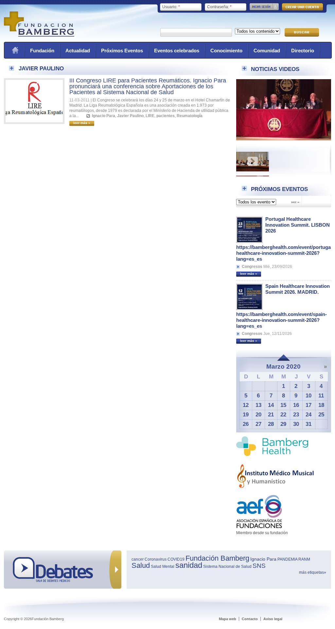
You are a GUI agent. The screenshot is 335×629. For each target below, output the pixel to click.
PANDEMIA (287, 559)
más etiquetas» (312, 572)
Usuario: (171, 7)
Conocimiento (226, 50)
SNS (259, 565)
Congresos (252, 266)
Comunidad (267, 50)
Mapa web (227, 619)
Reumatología (190, 116)
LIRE (150, 116)
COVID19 (176, 559)
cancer (138, 559)
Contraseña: (219, 7)
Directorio (302, 50)
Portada (15, 50)
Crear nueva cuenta (302, 6)
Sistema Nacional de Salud (227, 566)
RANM (304, 559)
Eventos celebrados (176, 50)
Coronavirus (156, 559)
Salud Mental (162, 566)
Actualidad (77, 50)
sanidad (188, 565)
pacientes (165, 116)
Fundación (42, 50)
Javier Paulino (130, 116)
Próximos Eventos (122, 50)
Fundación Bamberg (217, 558)
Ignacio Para (103, 116)
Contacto (250, 619)
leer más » (248, 273)
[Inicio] (39, 35)
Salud (141, 565)
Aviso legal (272, 619)
